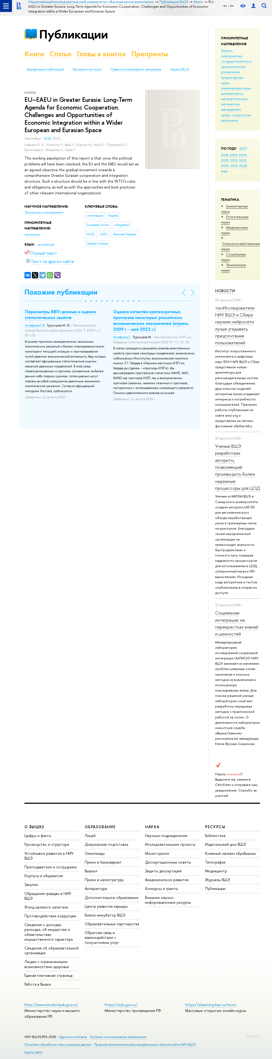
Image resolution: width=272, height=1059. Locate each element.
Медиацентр (216, 870)
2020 (225, 165)
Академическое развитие (167, 879)
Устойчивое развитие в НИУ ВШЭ (49, 856)
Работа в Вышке (37, 984)
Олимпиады (95, 853)
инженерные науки (236, 88)
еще (224, 171)
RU (225, 6)
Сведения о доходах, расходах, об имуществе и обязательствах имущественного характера (48, 932)
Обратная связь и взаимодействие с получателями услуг (102, 937)
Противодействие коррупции (50, 915)
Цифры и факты (37, 835)
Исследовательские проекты (170, 844)
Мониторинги (157, 853)
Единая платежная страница (48, 975)
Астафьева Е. (122, 337)
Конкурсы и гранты (161, 888)
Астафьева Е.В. (35, 325)
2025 (233, 155)
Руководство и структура (46, 844)
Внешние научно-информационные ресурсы (168, 900)
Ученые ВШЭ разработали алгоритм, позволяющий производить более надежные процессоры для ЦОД (237, 467)
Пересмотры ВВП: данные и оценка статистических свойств (60, 314)
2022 (234, 160)
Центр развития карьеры (106, 906)
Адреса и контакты (73, 1037)
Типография (215, 862)
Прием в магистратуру (104, 879)
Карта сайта (33, 1052)
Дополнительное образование (111, 897)
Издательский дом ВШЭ (225, 844)
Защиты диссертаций (163, 870)
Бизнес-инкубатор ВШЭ (105, 915)
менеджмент (231, 109)
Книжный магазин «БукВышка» (230, 853)
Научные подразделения (166, 835)
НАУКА (152, 826)
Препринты (149, 53)
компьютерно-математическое (234, 96)
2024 (243, 155)
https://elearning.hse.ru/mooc (210, 1004)
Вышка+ (91, 870)
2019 (234, 165)
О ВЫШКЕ (34, 826)
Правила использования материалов (136, 69)
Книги (34, 53)
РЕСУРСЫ (215, 826)
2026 (224, 155)
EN (231, 6)
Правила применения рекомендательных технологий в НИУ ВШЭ (145, 1044)
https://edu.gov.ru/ (121, 1004)
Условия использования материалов (118, 1037)
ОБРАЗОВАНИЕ (100, 826)
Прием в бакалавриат (103, 862)
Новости (225, 291)
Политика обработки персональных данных (57, 1044)
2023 (225, 160)
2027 (243, 148)
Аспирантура (96, 888)
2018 (243, 165)
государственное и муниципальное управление (236, 66)
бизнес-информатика (231, 53)
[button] (80, 301)
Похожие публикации (60, 292)
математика (230, 104)
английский (46, 244)
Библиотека (215, 835)
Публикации (73, 34)
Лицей (90, 835)
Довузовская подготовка (106, 844)
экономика (229, 120)
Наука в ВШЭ (179, 69)
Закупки (31, 884)
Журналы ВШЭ (217, 879)
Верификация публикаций (45, 69)
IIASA (47, 138)
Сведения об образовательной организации (51, 950)
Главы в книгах (101, 53)
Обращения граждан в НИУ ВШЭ (47, 896)
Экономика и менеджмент (43, 212)
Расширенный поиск (87, 69)
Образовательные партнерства (112, 923)
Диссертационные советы (168, 862)
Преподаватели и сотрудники (50, 866)
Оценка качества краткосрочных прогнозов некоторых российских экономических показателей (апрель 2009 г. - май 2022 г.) (151, 320)
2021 (243, 160)
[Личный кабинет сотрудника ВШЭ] (253, 6)
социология (241, 114)
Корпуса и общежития (43, 875)
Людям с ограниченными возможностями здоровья (46, 964)
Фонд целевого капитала (46, 907)
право (226, 114)
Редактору (253, 1036)
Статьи (60, 53)
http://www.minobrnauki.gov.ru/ (51, 1004)
